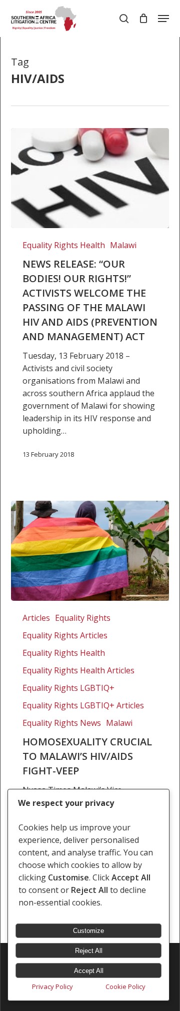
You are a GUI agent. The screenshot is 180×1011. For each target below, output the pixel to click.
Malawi (123, 245)
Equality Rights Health (63, 245)
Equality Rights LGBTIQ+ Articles (83, 705)
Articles (36, 617)
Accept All (89, 970)
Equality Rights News (61, 722)
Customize (88, 930)
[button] (163, 19)
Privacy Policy (52, 986)
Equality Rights (82, 617)
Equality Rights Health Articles (78, 670)
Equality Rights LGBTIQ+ (68, 687)
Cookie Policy (126, 986)
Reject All (88, 950)
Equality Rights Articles (65, 635)
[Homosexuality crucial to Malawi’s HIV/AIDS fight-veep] (89, 551)
